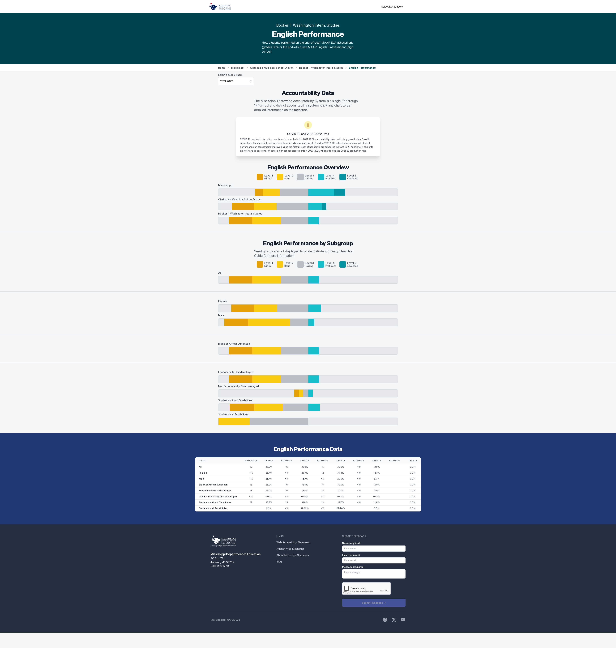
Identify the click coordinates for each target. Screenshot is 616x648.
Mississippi (237, 67)
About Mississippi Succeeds (292, 555)
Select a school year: (230, 74)
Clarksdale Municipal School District (271, 67)
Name (351, 543)
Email (351, 555)
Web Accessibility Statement (292, 542)
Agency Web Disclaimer (290, 548)
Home (221, 67)
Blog (279, 561)
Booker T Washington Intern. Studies (321, 67)
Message (353, 567)
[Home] (220, 6)
